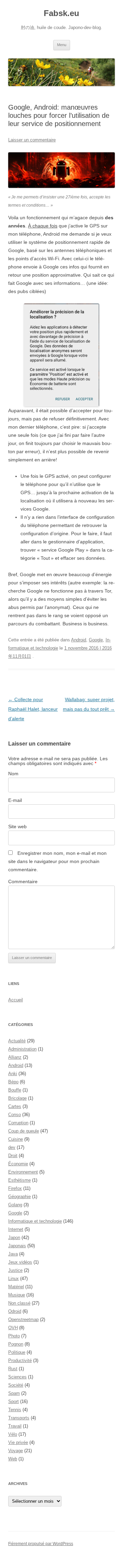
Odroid (14, 1311)
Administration (22, 1049)
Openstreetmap (23, 1319)
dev (11, 1147)
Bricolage (17, 1098)
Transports (18, 1417)
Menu (61, 45)
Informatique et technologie (35, 1221)
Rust (12, 1368)
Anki (12, 1073)
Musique (16, 1294)
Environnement (23, 1172)
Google (96, 639)
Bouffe (14, 1090)
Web (12, 1458)
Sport (13, 1401)
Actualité (17, 1040)
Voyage (15, 1450)
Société (15, 1385)
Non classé (19, 1303)
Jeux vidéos (20, 1262)
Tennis (14, 1409)
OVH (13, 1327)
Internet (15, 1229)
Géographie (19, 1196)
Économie (18, 1163)
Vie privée (18, 1442)
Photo (14, 1335)
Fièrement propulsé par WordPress (40, 1543)
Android (78, 639)
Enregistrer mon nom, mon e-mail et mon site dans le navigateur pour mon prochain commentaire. (57, 861)
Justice (15, 1270)
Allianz (15, 1057)
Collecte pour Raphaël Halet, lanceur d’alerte (33, 709)
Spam (14, 1393)
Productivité (20, 1360)
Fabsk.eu (61, 13)
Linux (13, 1278)
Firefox (15, 1188)
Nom (13, 773)
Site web (17, 826)
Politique (16, 1352)
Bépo (13, 1081)
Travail (15, 1426)
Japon (14, 1237)
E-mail (15, 800)
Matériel (16, 1286)
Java (13, 1253)
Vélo (12, 1434)
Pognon (15, 1344)
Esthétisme (19, 1180)
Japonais (17, 1245)
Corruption (18, 1122)
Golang (15, 1204)
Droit (12, 1155)
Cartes (14, 1106)
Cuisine (15, 1139)
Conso (14, 1114)
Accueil (15, 999)
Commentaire (23, 881)
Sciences (17, 1376)
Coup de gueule (23, 1131)
